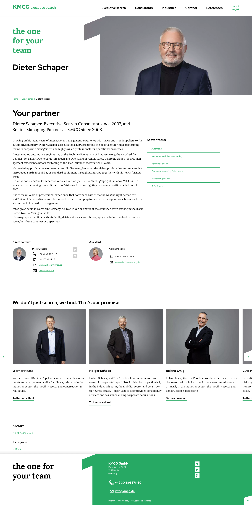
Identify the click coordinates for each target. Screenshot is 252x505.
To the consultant (23, 398)
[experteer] (197, 475)
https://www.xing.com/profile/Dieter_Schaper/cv (75, 256)
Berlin (18, 449)
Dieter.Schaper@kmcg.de (50, 264)
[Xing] (197, 463)
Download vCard (46, 270)
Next (248, 357)
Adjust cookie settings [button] (141, 500)
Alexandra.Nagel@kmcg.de (127, 262)
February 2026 (24, 432)
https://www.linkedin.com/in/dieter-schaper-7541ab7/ (75, 249)
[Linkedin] (197, 469)
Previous (4, 357)
